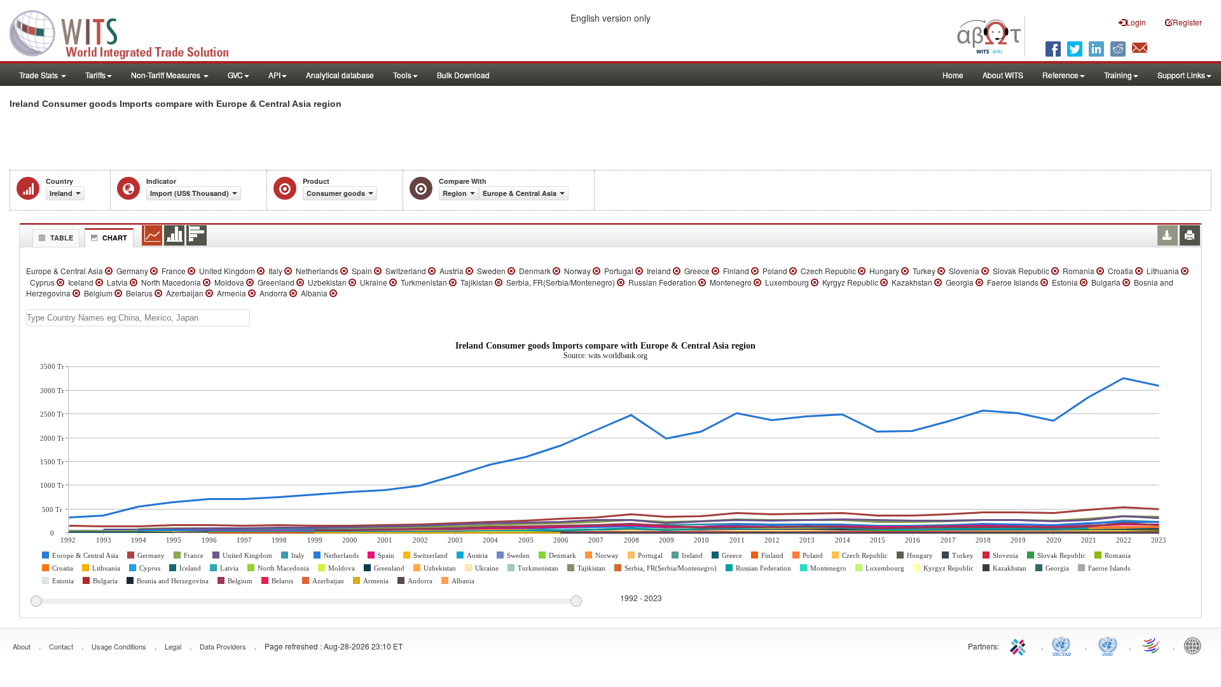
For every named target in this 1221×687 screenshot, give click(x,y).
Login (1136, 22)
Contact (61, 646)
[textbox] (138, 317)
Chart (114, 237)
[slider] (306, 601)
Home (952, 74)
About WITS (1003, 74)
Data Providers (223, 646)
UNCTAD (1064, 645)
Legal (173, 646)
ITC (1020, 645)
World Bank (1195, 645)
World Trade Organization (1151, 645)
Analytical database (340, 74)
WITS (127, 32)
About (22, 646)
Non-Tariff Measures (166, 74)
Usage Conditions (119, 646)
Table (61, 237)
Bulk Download (463, 74)
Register (1187, 22)
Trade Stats (39, 74)
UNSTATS (1108, 645)
